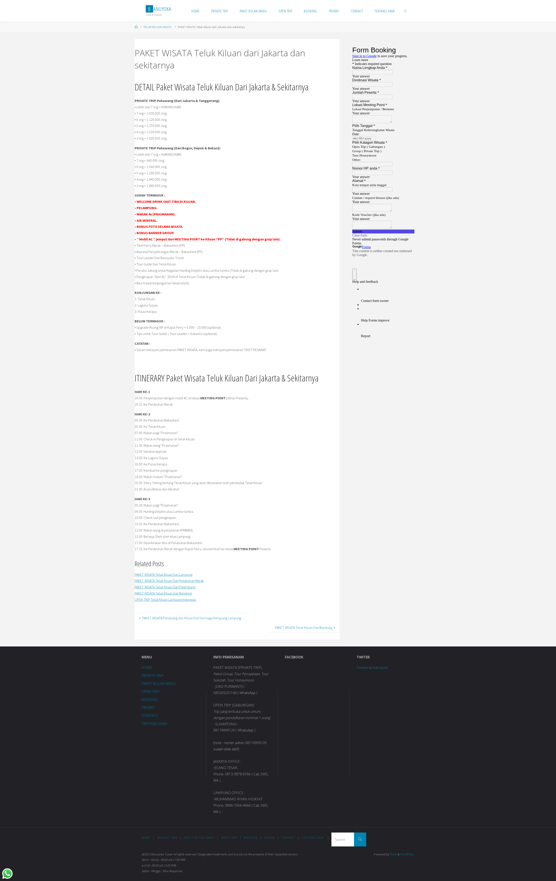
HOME (147, 667)
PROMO (148, 707)
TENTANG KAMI (154, 723)
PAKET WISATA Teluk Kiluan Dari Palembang (165, 587)
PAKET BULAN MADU (159, 683)
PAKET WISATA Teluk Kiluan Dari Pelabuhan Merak (169, 580)
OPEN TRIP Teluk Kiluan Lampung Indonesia (165, 599)
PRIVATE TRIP (152, 675)
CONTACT (149, 715)
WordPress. (407, 854)
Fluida (393, 854)
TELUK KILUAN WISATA (157, 27)
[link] (405, 11)
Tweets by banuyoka (372, 667)
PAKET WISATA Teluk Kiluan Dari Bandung (163, 593)
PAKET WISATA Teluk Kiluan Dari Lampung (163, 574)
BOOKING (150, 699)
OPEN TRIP (150, 691)
